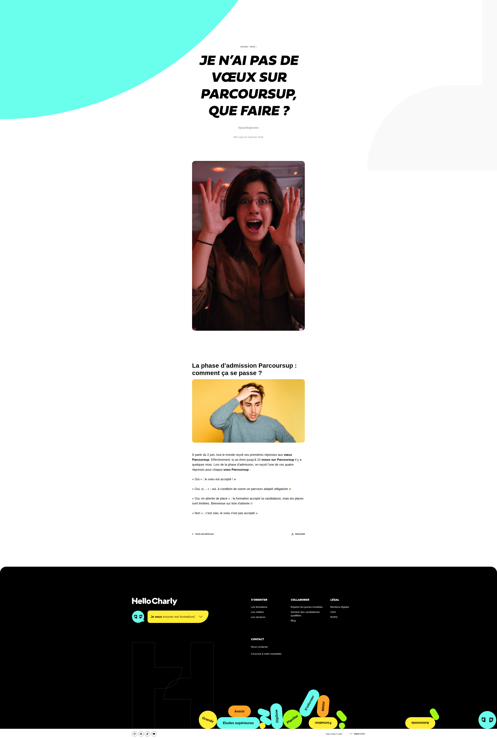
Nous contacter (259, 646)
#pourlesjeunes (248, 127)
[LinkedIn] (141, 733)
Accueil (244, 47)
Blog (252, 47)
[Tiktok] (147, 733)
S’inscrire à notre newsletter (266, 653)
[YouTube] (153, 733)
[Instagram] (134, 733)
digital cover (359, 734)
